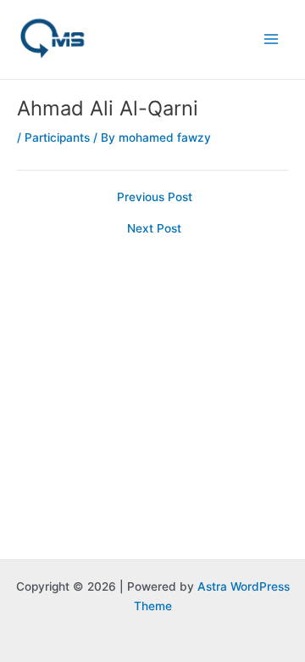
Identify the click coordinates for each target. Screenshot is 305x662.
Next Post (154, 229)
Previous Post (154, 198)
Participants (57, 137)
